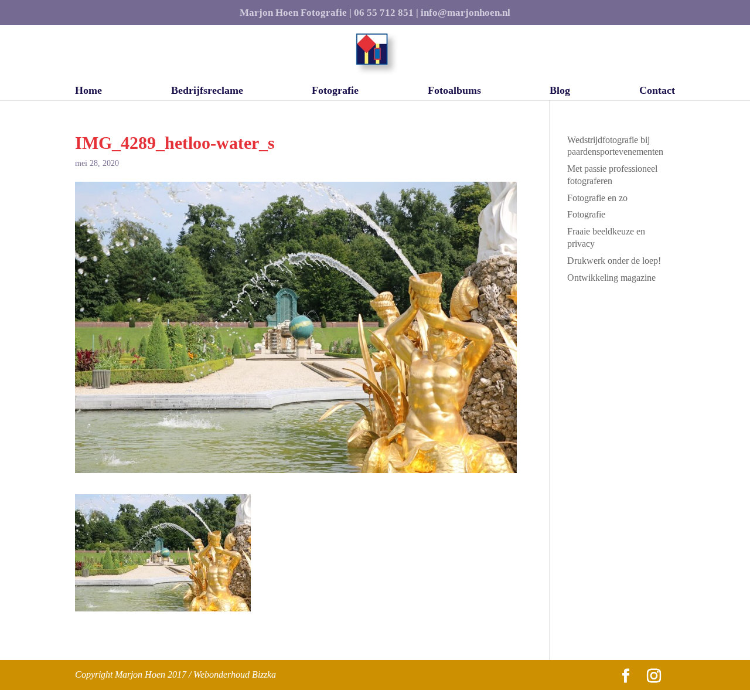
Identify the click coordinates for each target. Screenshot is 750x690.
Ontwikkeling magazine (611, 278)
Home (88, 91)
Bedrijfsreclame (207, 91)
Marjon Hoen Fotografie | (296, 13)
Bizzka (264, 674)
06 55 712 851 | (386, 13)
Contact (657, 91)
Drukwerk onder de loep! (614, 261)
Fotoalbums (454, 91)
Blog (560, 91)
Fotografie (335, 91)
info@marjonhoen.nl (465, 13)
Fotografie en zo (597, 198)
